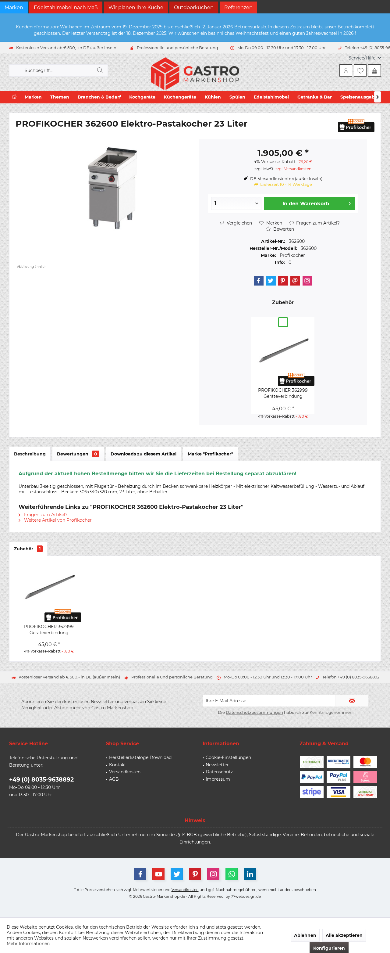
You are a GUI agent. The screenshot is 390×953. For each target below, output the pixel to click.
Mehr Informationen (28, 943)
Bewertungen (77, 454)
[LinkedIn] (250, 874)
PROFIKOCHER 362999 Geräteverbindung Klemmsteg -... (283, 393)
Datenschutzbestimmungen (254, 712)
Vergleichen (238, 223)
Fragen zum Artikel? (317, 223)
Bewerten (283, 229)
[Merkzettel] (360, 70)
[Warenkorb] (374, 70)
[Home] (14, 97)
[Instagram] (307, 281)
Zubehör (27, 549)
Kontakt (117, 765)
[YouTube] (158, 874)
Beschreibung (30, 454)
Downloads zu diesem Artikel (143, 454)
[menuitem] (362, 58)
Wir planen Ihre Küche (135, 7)
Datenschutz (219, 772)
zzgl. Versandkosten (293, 169)
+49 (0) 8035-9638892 (41, 779)
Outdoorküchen (194, 7)
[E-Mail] (295, 281)
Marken (14, 7)
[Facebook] (259, 281)
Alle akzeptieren (344, 935)
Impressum (218, 779)
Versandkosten (124, 772)
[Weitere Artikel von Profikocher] (356, 125)
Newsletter (217, 765)
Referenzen (238, 7)
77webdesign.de (246, 896)
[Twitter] (271, 281)
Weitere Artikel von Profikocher (57, 520)
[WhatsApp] (231, 874)
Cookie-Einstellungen (228, 757)
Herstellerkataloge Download (140, 757)
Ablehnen (305, 935)
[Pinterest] (283, 281)
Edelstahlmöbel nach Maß (66, 7)
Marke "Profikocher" (210, 454)
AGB (114, 779)
